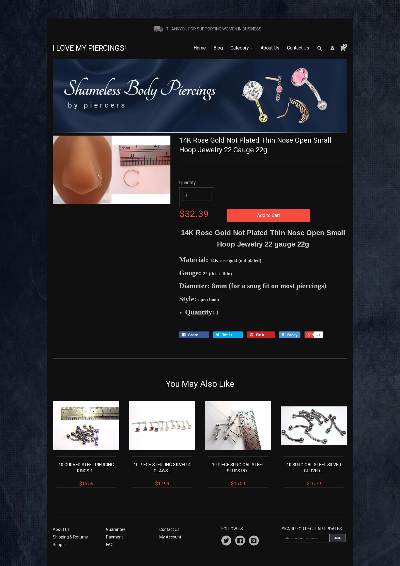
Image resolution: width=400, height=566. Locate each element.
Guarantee (116, 529)
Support (60, 544)
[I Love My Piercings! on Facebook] (240, 541)
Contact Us (298, 48)
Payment (114, 537)
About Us (270, 48)
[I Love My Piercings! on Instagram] (254, 541)
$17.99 (162, 474)
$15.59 (86, 474)
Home (200, 48)
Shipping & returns (70, 537)
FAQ (110, 544)
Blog (218, 48)
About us (61, 529)
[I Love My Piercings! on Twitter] (226, 541)
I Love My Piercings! (89, 48)
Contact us (169, 529)
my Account (170, 537)
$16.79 (314, 474)
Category (240, 48)
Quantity (187, 182)
